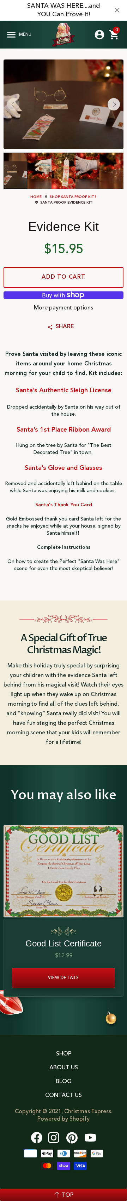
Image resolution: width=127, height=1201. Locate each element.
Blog (64, 1082)
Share (65, 327)
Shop (63, 1054)
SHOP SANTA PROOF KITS (73, 197)
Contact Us (63, 1095)
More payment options (63, 308)
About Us (63, 1068)
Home (36, 197)
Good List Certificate (63, 943)
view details (63, 978)
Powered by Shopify (63, 1119)
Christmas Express (63, 35)
